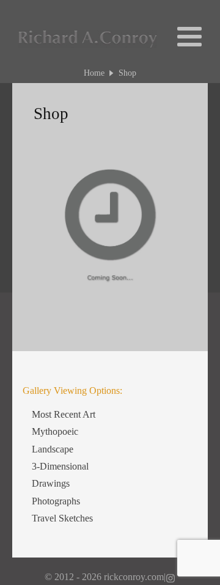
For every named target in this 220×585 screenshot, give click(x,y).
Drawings (51, 483)
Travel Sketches (62, 518)
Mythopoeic (55, 431)
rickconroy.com (134, 577)
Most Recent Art (63, 414)
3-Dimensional (60, 466)
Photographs (56, 501)
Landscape (52, 449)
